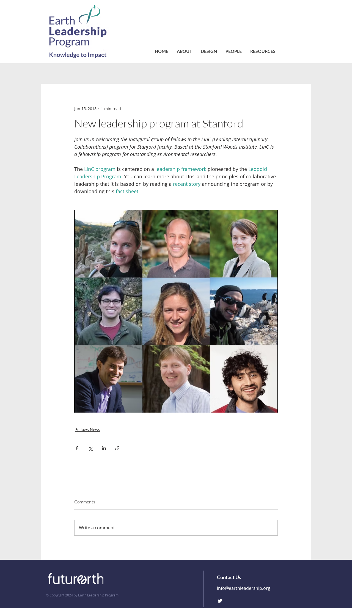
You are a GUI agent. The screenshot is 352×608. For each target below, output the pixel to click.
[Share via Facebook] (76, 448)
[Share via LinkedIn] (103, 448)
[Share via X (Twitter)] (90, 448)
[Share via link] (117, 448)
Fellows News (87, 429)
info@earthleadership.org (243, 588)
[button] (233, 51)
